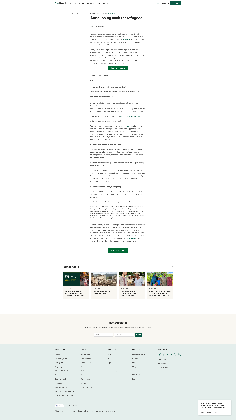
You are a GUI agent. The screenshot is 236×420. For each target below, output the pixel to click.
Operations (111, 13)
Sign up (138, 334)
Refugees (84, 375)
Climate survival (86, 367)
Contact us (162, 363)
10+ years (127, 39)
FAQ (133, 363)
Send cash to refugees (118, 68)
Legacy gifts (59, 363)
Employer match (60, 379)
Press (134, 379)
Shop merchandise (61, 387)
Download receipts (61, 375)
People (109, 363)
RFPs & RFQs (136, 375)
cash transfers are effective (131, 116)
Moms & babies (86, 363)
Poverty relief (85, 355)
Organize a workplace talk (64, 395)
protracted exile (127, 126)
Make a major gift (61, 359)
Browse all (167, 267)
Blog (134, 367)
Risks (108, 367)
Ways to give (59, 367)
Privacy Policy (59, 411)
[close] (229, 402)
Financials (135, 359)
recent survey (130, 238)
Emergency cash (86, 359)
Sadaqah (84, 383)
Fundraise (58, 383)
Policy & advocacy (138, 355)
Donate (175, 3)
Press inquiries (163, 367)
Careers (135, 371)
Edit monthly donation (62, 371)
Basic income (85, 371)
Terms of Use (71, 411)
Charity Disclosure (83, 411)
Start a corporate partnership (65, 391)
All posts (76, 13)
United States (85, 379)
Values (109, 359)
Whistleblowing (112, 371)
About (109, 355)
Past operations (86, 387)
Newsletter (162, 359)
